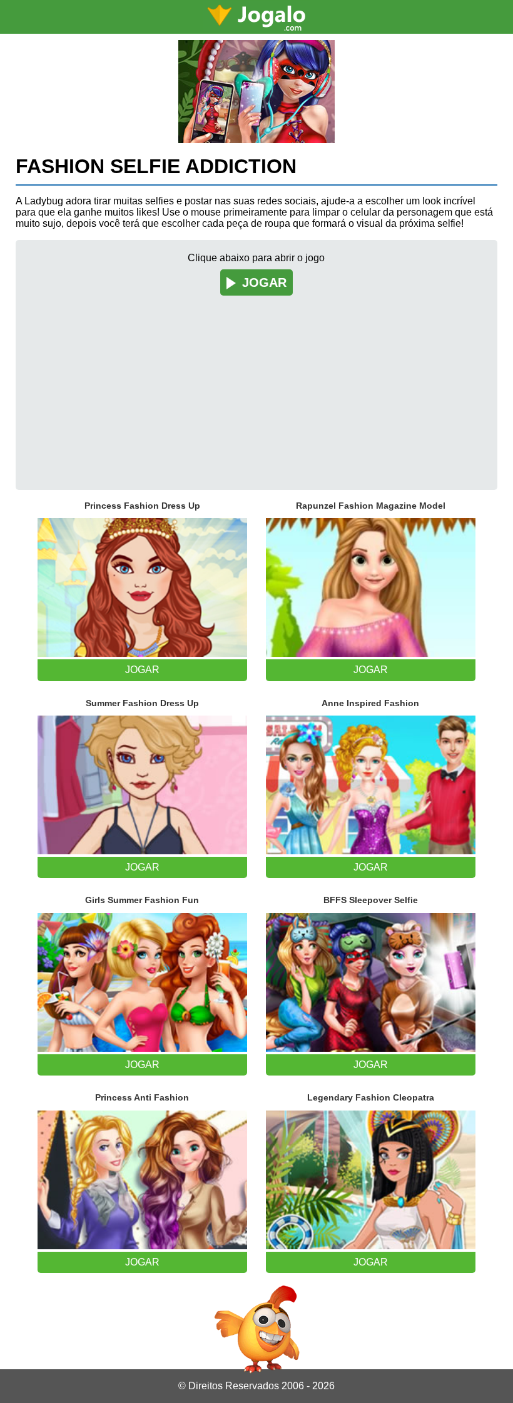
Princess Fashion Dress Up (142, 506)
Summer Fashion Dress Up (142, 703)
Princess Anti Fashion (142, 1097)
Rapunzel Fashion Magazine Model (370, 506)
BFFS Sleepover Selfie (370, 900)
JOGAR (264, 282)
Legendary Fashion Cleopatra (370, 1097)
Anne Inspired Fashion (370, 703)
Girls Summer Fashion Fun (142, 900)
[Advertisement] (256, 383)
